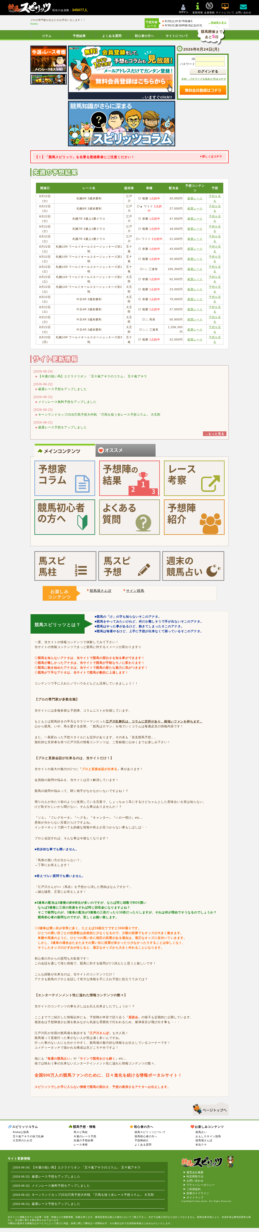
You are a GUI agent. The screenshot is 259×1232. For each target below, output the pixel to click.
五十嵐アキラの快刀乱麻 (28, 1136)
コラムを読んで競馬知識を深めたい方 (122, 460)
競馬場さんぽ (100, 591)
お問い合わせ (195, 1180)
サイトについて (177, 35)
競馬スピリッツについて (150, 1132)
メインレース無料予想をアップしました (67, 401)
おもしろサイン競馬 (208, 1136)
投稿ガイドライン (198, 1193)
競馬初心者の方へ (146, 1136)
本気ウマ (201, 1144)
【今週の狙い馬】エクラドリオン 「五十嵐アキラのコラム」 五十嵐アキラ (92, 376)
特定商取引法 (195, 1176)
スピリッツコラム (25, 1126)
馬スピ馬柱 (81, 1132)
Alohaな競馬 (21, 1132)
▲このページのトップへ (209, 1108)
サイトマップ (195, 1197)
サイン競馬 (135, 591)
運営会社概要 (195, 1172)
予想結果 (79, 35)
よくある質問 (112, 35)
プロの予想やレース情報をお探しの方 (61, 460)
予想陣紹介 (142, 1140)
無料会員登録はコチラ (203, 90)
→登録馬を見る (217, 22)
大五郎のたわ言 (23, 1140)
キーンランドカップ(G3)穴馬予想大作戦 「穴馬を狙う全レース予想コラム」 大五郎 (99, 414)
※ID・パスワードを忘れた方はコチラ (203, 79)
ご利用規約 (194, 1189)
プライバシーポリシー (201, 1184)
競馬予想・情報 (84, 1126)
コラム (47, 35)
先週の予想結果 (83, 1140)
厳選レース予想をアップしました (62, 389)
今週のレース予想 (85, 1136)
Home (34, 23)
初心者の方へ (144, 35)
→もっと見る (214, 433)
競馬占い (201, 1132)
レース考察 (81, 1144)
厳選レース (195, 198)
